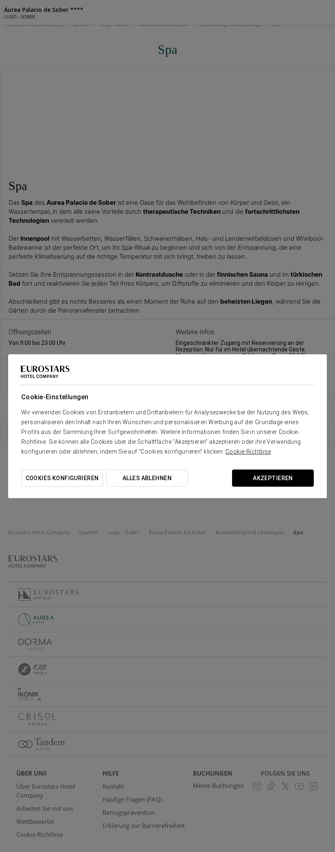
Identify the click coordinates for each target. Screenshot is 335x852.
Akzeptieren (273, 478)
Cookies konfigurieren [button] (62, 478)
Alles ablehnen (147, 478)
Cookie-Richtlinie (248, 451)
